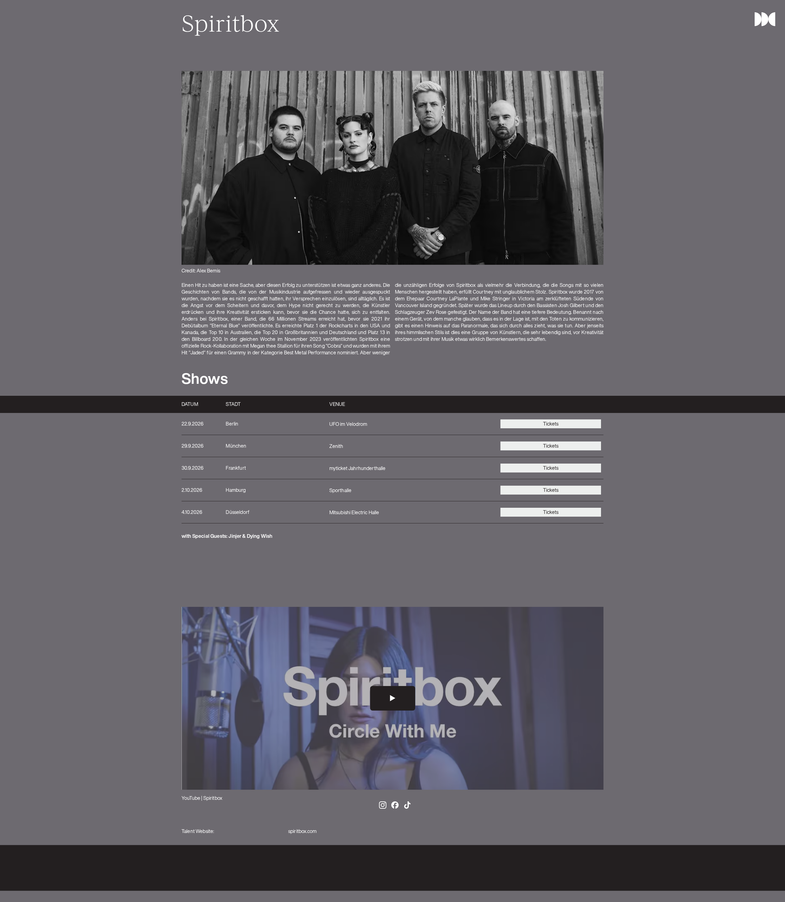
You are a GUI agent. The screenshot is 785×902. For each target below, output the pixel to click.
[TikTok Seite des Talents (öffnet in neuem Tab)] (407, 805)
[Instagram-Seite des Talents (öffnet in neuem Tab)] (382, 805)
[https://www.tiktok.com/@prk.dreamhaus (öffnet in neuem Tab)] (599, 868)
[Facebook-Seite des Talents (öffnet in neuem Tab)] (395, 805)
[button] (762, 19)
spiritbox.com (302, 831)
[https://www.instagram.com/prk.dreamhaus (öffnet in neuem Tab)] (575, 868)
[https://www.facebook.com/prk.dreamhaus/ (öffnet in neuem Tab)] (563, 868)
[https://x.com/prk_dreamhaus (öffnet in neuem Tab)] (587, 868)
